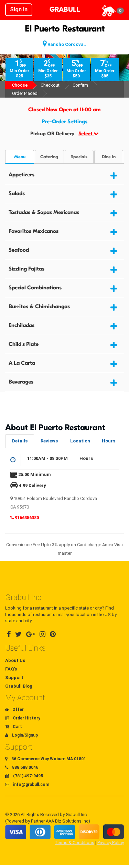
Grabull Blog (18, 686)
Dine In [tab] (109, 157)
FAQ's (11, 669)
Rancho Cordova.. (66, 44)
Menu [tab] (19, 157)
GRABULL (65, 9)
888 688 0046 (24, 767)
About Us (15, 660)
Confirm (80, 85)
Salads (17, 193)
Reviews (49, 440)
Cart (17, 726)
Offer (17, 709)
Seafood (19, 250)
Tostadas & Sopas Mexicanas (44, 212)
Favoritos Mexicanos (33, 231)
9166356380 (26, 517)
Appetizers (21, 175)
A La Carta (22, 363)
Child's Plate (24, 344)
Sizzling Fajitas (26, 269)
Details (20, 440)
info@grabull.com (30, 784)
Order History (26, 718)
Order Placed (24, 93)
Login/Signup (24, 735)
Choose (20, 85)
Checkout (50, 85)
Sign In (19, 9)
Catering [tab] (49, 157)
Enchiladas (21, 325)
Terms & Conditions (74, 842)
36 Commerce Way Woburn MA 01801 (48, 758)
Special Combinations (35, 288)
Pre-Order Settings (64, 121)
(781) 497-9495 (27, 776)
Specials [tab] (79, 157)
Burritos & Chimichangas (39, 306)
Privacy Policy (110, 842)
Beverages (21, 382)
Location (80, 440)
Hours (108, 440)
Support (14, 677)
